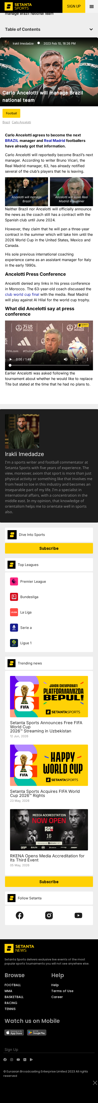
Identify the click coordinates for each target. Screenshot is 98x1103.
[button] (91, 29)
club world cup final (22, 294)
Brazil (6, 122)
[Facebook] (5, 1059)
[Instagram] (11, 1059)
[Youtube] (18, 1059)
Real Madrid (54, 140)
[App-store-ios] (24, 1059)
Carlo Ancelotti (21, 122)
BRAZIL (11, 140)
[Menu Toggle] (91, 6)
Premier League (33, 581)
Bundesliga (29, 597)
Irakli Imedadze (23, 43)
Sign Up (11, 1049)
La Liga (25, 612)
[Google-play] (31, 1059)
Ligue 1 (25, 643)
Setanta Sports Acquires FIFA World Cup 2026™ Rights (45, 793)
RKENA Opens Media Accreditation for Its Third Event (47, 857)
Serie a (26, 627)
